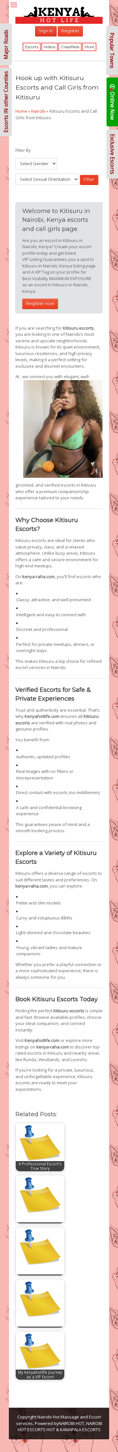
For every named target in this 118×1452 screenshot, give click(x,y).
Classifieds (70, 46)
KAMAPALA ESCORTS (80, 1429)
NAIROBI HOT (71, 1423)
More (89, 46)
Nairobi (38, 111)
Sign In (46, 30)
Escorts (31, 46)
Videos (49, 46)
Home (21, 111)
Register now (40, 303)
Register (70, 30)
